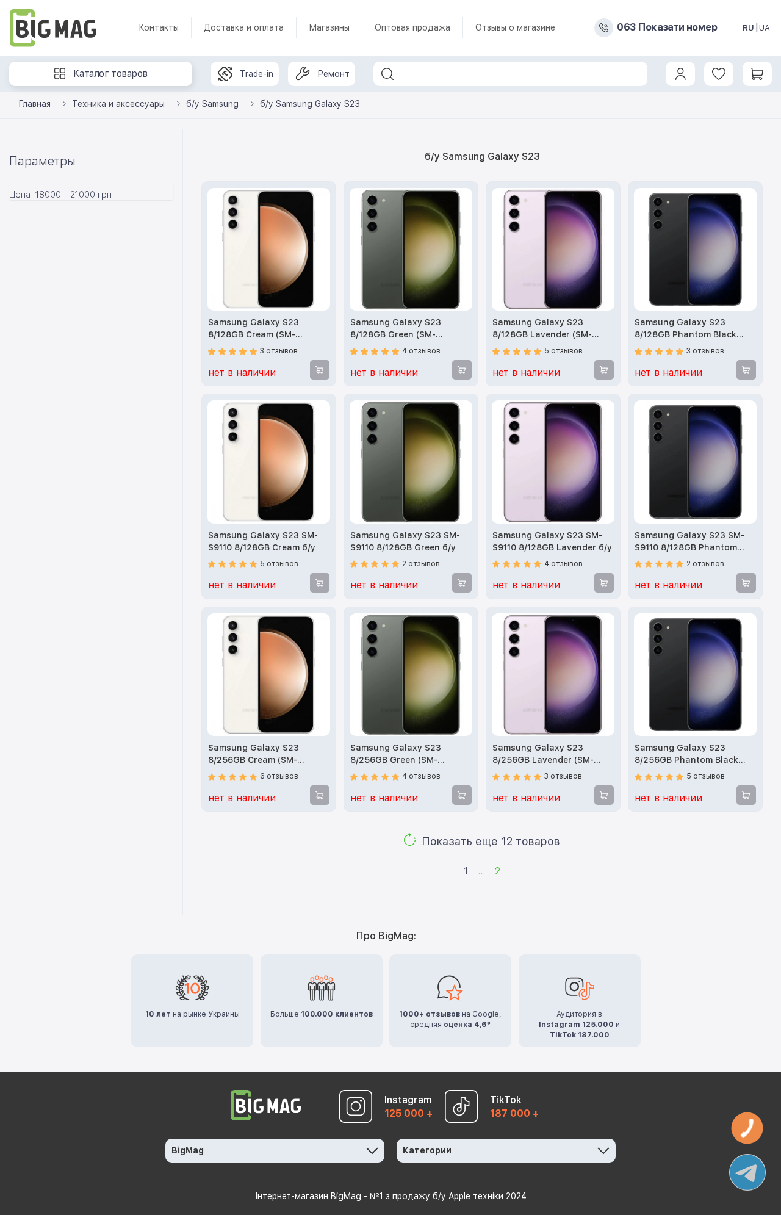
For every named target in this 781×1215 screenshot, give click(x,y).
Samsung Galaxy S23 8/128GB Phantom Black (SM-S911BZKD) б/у (685, 329)
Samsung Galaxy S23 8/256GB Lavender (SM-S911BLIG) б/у (543, 754)
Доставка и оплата (244, 27)
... (481, 871)
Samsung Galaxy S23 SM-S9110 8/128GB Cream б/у (263, 541)
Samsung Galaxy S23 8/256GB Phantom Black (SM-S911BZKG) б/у (686, 754)
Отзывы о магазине (515, 27)
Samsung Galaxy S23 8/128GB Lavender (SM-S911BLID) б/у (542, 329)
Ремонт (333, 74)
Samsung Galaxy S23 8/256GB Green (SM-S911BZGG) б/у (395, 754)
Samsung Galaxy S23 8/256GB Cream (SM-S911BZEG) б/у (253, 754)
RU (748, 27)
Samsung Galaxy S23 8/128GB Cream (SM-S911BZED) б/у (253, 329)
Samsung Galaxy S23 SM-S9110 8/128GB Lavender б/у (552, 541)
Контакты (159, 27)
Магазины (329, 27)
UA (764, 27)
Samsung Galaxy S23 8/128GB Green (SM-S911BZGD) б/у (395, 329)
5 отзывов (563, 351)
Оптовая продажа (412, 27)
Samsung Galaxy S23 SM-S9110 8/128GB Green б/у (405, 541)
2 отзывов (421, 564)
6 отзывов (279, 776)
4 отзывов (421, 351)
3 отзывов (279, 351)
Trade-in (256, 74)
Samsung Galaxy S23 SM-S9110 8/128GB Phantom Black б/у (689, 542)
